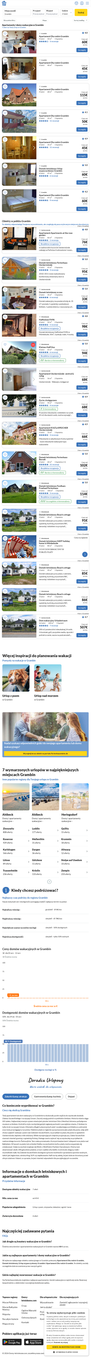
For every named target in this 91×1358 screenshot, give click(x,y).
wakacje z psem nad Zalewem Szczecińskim (32, 1132)
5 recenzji (54, 325)
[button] (88, 3)
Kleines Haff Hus (47, 347)
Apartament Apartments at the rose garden (56, 234)
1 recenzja (54, 240)
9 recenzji (54, 200)
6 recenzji (54, 176)
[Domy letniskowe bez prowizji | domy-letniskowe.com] (4, 3)
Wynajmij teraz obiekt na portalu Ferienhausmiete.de (45, 753)
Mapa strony (8, 1323)
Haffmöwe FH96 (47, 320)
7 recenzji (54, 626)
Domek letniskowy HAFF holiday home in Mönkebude (54, 542)
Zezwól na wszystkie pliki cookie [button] (66, 1347)
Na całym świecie (10, 1319)
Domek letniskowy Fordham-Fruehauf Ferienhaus (52, 487)
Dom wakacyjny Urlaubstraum (53, 620)
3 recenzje (54, 41)
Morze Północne (9, 1302)
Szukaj (81, 12)
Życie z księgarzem (48, 400)
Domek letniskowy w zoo (50, 292)
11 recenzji (54, 121)
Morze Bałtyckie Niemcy (9, 1308)
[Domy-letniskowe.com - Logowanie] (82, 3)
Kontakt (44, 1319)
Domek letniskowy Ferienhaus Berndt (53, 458)
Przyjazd (36, 11)
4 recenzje (54, 405)
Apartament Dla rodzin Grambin (70, 1260)
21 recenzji (54, 464)
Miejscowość (10, 11)
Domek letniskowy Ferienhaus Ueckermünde (53, 264)
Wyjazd (49, 11)
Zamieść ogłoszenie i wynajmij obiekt (74, 1303)
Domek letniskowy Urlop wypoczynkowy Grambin (23, 1263)
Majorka (6, 1314)
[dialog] (66, 1332)
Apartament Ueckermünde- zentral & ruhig (56, 375)
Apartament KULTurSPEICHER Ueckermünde (53, 429)
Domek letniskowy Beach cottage (55, 515)
